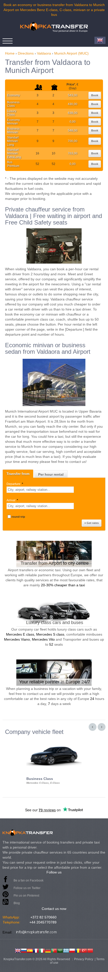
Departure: (15, 484)
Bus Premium (13, 163)
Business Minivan (13, 130)
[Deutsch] (48, 950)
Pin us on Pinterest (26, 895)
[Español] (30, 950)
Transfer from (18, 474)
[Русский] (24, 950)
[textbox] (40, 490)
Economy (13, 95)
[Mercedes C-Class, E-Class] (54, 740)
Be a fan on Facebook (28, 880)
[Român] (78, 950)
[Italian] (42, 950)
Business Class (13, 104)
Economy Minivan (13, 121)
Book (94, 95)
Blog (17, 903)
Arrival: (12, 500)
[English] (18, 950)
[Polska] (72, 950)
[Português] (54, 950)
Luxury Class (11, 112)
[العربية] (60, 950)
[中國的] (90, 950)
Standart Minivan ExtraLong (14, 153)
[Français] (36, 950)
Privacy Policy (83, 959)
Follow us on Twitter (27, 888)
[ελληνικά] (66, 950)
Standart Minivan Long (13, 141)
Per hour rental (51, 474)
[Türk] (84, 950)
